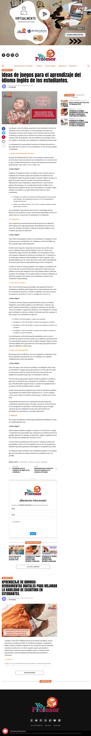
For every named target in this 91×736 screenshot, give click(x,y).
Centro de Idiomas (50, 66)
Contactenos (72, 66)
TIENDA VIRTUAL (62, 66)
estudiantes (24, 462)
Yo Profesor (12, 87)
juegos (38, 462)
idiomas (31, 462)
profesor (44, 462)
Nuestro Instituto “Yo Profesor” (23, 66)
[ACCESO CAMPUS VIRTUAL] (45, 45)
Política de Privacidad (36, 725)
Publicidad (48, 725)
